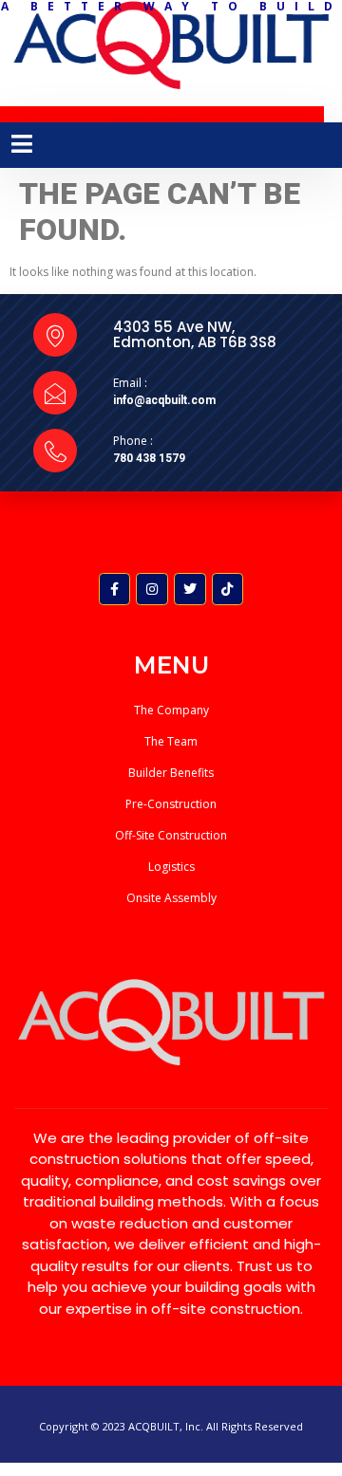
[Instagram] (152, 589)
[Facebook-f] (115, 589)
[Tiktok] (228, 589)
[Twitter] (190, 589)
